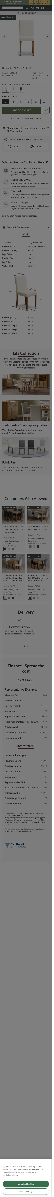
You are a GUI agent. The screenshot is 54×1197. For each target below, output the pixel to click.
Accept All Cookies (26, 1183)
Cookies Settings (26, 1191)
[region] (26, 1178)
